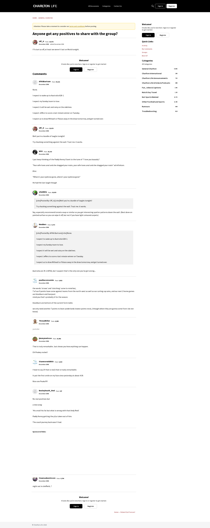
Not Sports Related (159, 97)
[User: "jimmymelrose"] (35, 339)
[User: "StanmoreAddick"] (35, 362)
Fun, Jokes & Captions (159, 87)
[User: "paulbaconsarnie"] (35, 281)
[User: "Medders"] (35, 225)
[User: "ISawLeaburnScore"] (35, 479)
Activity (144, 45)
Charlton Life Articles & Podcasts (159, 83)
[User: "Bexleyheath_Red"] (35, 391)
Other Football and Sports (159, 102)
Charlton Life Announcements (159, 78)
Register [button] (91, 69)
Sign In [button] (76, 69)
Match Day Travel (159, 92)
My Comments (147, 49)
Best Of (145, 56)
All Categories (147, 64)
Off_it (41, 41)
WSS (41, 151)
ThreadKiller (44, 321)
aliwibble (43, 192)
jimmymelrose (45, 338)
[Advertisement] (105, 452)
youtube (36, 329)
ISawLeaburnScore (47, 478)
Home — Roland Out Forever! (124, 512)
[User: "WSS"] (35, 152)
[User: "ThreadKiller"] (35, 321)
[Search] (152, 6)
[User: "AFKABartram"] (35, 82)
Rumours (159, 106)
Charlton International (159, 73)
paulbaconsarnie (46, 280)
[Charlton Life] (45, 6)
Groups (144, 52)
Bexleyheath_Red (47, 390)
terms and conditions (77, 26)
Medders (42, 224)
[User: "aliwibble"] (35, 192)
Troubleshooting (159, 111)
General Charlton (159, 68)
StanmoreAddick (46, 361)
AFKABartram (45, 81)
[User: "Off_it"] (35, 42)
